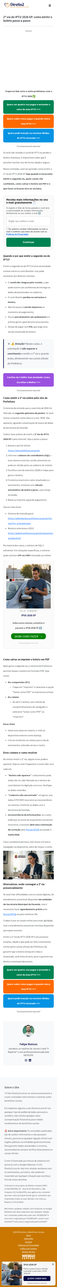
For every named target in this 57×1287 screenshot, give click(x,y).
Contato (28, 1242)
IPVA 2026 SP (28, 615)
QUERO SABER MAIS (37, 1278)
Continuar (28, 242)
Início (28, 1235)
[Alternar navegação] (50, 5)
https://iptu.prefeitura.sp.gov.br (24, 450)
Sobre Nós (28, 1238)
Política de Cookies (28, 1248)
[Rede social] (26, 1060)
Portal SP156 (32, 829)
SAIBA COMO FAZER (26, 636)
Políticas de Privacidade (17, 234)
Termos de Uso (28, 1251)
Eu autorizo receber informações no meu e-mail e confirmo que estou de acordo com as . (27, 231)
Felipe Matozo (28, 1044)
